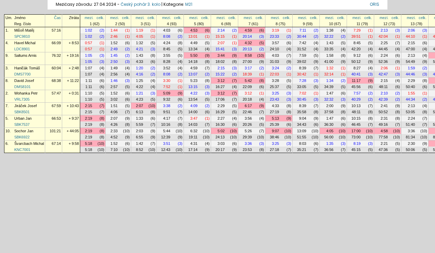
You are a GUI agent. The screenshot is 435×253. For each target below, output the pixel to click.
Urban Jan (23, 118)
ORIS (374, 4)
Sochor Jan (23, 131)
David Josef (24, 81)
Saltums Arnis (25, 55)
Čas (57, 18)
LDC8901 (22, 49)
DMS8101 (22, 87)
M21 (188, 4)
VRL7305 (22, 99)
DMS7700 (22, 74)
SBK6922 (22, 137)
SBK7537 (22, 124)
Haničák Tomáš (27, 68)
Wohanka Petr (26, 93)
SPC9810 (22, 36)
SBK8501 (22, 112)
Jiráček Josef (25, 106)
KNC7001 (22, 150)
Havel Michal (24, 43)
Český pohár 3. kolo (140, 4)
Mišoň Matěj (24, 30)
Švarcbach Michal (29, 143)
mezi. (89, 18)
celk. (100, 18)
